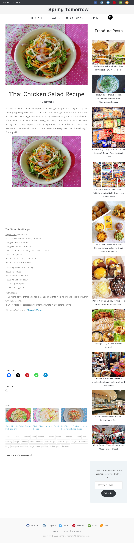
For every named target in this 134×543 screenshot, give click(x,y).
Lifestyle (36, 17)
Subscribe (108, 493)
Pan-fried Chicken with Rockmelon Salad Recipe (74, 427)
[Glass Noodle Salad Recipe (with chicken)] (18, 415)
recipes (25, 441)
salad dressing (36, 441)
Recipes (93, 17)
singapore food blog (19, 446)
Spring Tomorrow (68, 9)
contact (65, 531)
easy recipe (23, 436)
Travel (54, 17)
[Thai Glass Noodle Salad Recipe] (46, 415)
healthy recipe (46, 436)
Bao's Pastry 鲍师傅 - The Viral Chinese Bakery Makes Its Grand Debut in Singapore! (108, 248)
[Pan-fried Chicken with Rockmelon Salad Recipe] (74, 415)
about (56, 531)
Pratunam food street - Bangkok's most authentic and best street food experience (108, 382)
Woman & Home (34, 310)
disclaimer (76, 531)
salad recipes (63, 441)
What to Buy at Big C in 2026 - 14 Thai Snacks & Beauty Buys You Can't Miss (108, 153)
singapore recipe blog (39, 446)
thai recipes (54, 446)
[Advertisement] (46, 206)
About (6, 2)
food (34, 436)
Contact (17, 2)
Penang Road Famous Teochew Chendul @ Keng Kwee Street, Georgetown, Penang (108, 98)
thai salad (65, 446)
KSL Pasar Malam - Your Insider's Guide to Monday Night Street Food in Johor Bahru (108, 193)
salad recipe (50, 441)
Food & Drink (73, 17)
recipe (16, 441)
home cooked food (68, 436)
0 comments (48, 102)
